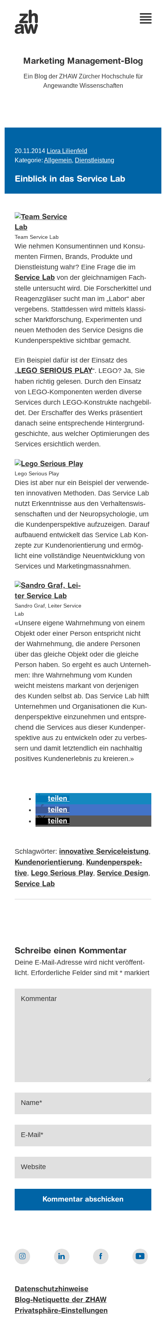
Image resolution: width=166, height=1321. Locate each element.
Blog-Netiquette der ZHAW (61, 1300)
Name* (31, 1103)
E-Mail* (32, 1135)
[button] (52, 798)
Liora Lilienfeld (67, 151)
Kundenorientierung (48, 862)
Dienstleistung (94, 160)
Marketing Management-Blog (83, 61)
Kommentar (39, 999)
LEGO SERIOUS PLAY (54, 371)
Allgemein (58, 160)
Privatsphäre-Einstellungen (61, 1310)
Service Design (122, 873)
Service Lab (35, 277)
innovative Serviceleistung (104, 851)
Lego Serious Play (62, 873)
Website (33, 1167)
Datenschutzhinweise (51, 1289)
